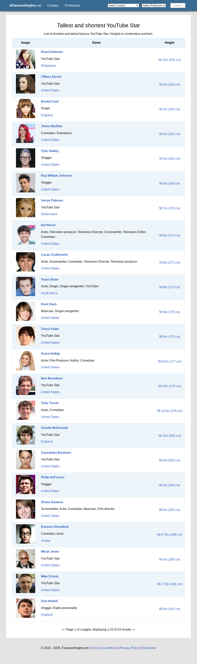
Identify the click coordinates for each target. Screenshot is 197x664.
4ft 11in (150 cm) (169, 59)
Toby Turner (50, 403)
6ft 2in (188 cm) (169, 559)
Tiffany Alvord (51, 76)
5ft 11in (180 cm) (169, 435)
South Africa (49, 293)
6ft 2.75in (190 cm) (169, 584)
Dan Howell (49, 601)
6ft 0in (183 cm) (169, 460)
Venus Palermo (52, 200)
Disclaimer (149, 648)
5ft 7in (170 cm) (169, 208)
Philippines (48, 65)
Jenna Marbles (51, 126)
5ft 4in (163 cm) (169, 84)
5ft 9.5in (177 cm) (169, 361)
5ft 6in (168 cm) (169, 183)
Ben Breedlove (52, 378)
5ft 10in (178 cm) (169, 386)
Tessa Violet (50, 329)
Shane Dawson (52, 502)
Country (53, 5)
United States (50, 90)
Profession (72, 5)
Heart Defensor (52, 51)
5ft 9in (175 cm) (169, 312)
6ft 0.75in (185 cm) (169, 534)
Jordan (45, 540)
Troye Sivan (49, 279)
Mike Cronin (49, 576)
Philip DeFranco (52, 477)
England (47, 115)
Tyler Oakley (50, 151)
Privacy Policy (129, 648)
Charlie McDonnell (54, 427)
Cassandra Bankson (56, 452)
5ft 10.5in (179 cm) (169, 411)
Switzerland (49, 214)
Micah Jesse (50, 551)
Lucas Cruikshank (54, 254)
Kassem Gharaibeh (55, 526)
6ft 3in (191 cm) (169, 609)
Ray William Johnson (56, 175)
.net (25, 5)
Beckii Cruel (50, 101)
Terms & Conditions (104, 648)
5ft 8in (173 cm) (169, 235)
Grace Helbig (50, 353)
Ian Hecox (48, 225)
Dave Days (49, 304)
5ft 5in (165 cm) (169, 109)
